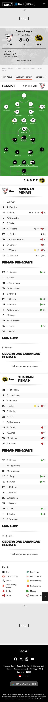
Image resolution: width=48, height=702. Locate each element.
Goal (15, 694)
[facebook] (15, 659)
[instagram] (27, 659)
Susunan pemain (24, 77)
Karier (9, 669)
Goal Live (20, 672)
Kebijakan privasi (37, 666)
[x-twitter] (21, 659)
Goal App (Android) (20, 669)
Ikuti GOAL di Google (25, 683)
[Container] (9, 40)
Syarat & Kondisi (23, 666)
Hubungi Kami (9, 666)
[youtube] (32, 659)
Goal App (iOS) (35, 669)
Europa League (24, 31)
